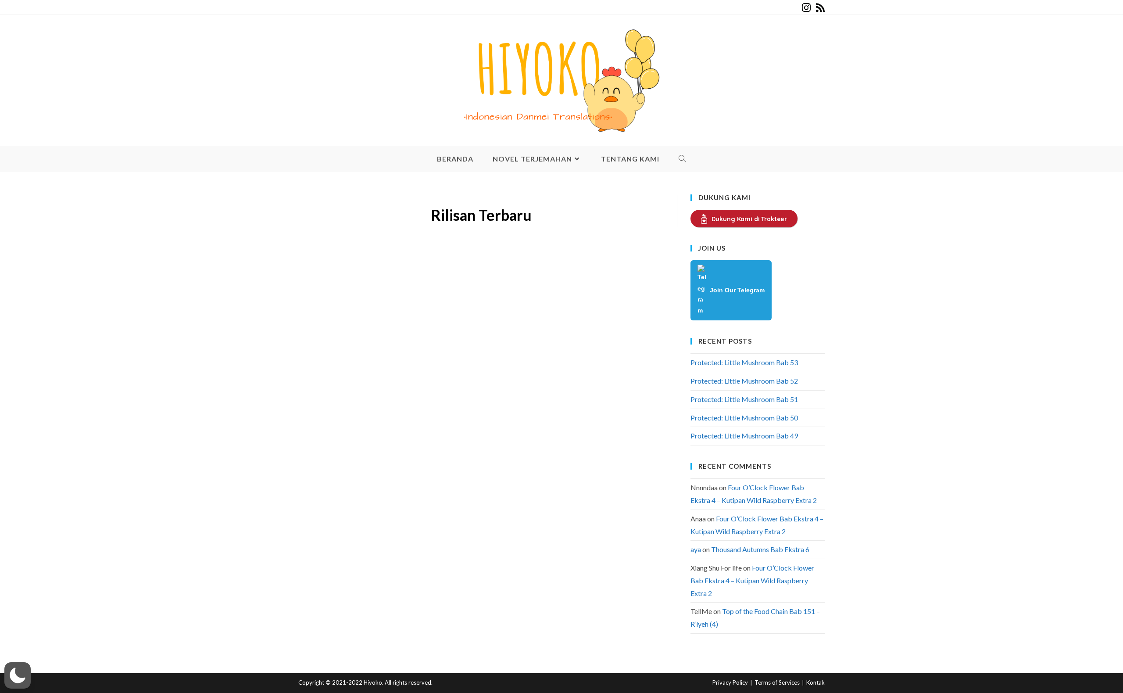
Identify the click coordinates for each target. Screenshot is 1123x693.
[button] (17, 675)
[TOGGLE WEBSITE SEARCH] (682, 159)
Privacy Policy (730, 682)
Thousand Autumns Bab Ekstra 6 (760, 549)
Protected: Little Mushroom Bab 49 (744, 435)
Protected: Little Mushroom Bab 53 (744, 362)
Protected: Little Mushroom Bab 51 (744, 399)
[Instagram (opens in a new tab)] (806, 8)
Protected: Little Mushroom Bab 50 (744, 417)
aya (695, 549)
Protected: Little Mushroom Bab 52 (744, 381)
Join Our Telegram (737, 290)
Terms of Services (777, 682)
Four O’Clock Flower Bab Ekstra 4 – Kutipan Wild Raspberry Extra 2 (752, 580)
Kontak (815, 682)
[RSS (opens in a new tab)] (819, 8)
